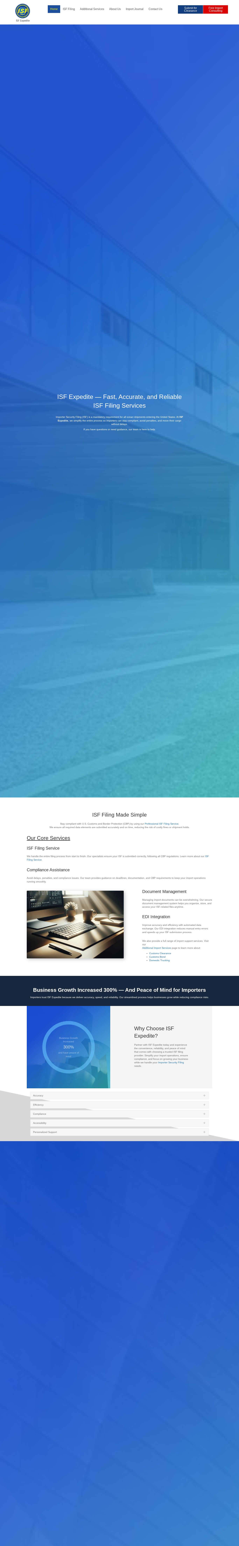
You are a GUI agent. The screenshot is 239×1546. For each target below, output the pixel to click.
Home (54, 9)
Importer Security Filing (171, 1062)
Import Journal (134, 9)
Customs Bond (157, 956)
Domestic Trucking (159, 960)
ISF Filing (69, 9)
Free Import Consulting (216, 9)
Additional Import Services (156, 947)
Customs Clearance (160, 953)
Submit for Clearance (190, 9)
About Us (115, 9)
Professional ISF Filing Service (161, 823)
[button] (119, 1095)
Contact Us (155, 9)
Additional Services (92, 9)
